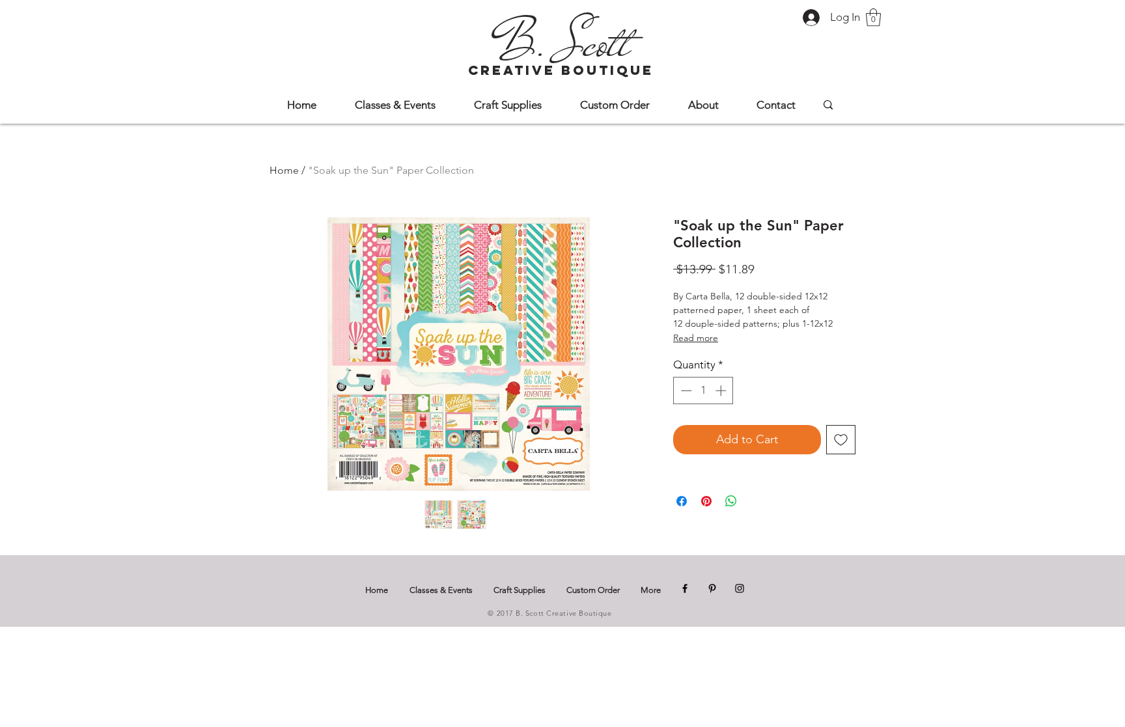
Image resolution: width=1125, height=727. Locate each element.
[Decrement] (685, 390)
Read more (695, 338)
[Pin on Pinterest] (706, 501)
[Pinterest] (712, 588)
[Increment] (722, 390)
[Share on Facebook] (681, 501)
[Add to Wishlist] (840, 439)
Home (284, 170)
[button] (873, 17)
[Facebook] (685, 588)
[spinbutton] (703, 390)
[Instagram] (739, 588)
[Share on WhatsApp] (731, 501)
